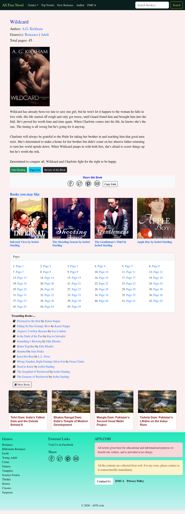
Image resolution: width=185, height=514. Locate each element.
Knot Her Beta (25, 356)
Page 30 (158, 289)
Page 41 (130, 301)
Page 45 (76, 306)
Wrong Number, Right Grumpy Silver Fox (41, 361)
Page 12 (158, 272)
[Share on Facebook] (70, 183)
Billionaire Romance (13, 449)
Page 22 (103, 283)
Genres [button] (32, 5)
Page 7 (20, 272)
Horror (6, 483)
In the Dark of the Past (30, 336)
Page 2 (47, 266)
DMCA (91, 5)
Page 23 (130, 283)
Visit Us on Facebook (60, 444)
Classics (6, 488)
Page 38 (49, 301)
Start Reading (18, 170)
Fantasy (6, 466)
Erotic (5, 453)
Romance (31, 34)
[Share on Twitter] (79, 183)
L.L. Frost (44, 356)
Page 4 (101, 266)
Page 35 (130, 295)
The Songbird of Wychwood (33, 371)
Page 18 (158, 277)
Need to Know (25, 366)
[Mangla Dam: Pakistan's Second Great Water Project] (114, 401)
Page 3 (74, 266)
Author (80, 5)
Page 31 (22, 295)
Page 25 (22, 289)
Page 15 (76, 277)
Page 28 (103, 289)
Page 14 (49, 277)
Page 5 (129, 266)
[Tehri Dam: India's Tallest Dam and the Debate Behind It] (28, 401)
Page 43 (22, 306)
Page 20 (49, 283)
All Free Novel (13, 5)
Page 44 (49, 306)
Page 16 (103, 277)
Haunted (22, 351)
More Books (23, 384)
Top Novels (47, 5)
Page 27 (76, 289)
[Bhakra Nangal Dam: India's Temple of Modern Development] (71, 401)
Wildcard (19, 21)
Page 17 (130, 277)
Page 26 (49, 289)
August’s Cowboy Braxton (32, 331)
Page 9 (74, 272)
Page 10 (103, 272)
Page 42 (158, 301)
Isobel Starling (46, 366)
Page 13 (22, 277)
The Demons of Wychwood (32, 376)
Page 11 (130, 272)
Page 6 (156, 266)
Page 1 (20, 266)
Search (176, 5)
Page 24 (158, 283)
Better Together (26, 346)
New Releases (65, 5)
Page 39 (76, 301)
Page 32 (49, 295)
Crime (5, 462)
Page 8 (47, 272)
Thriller (6, 479)
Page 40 (103, 301)
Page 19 (22, 283)
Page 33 (76, 295)
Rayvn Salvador (56, 336)
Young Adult (9, 457)
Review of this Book (54, 170)
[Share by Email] (97, 183)
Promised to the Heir (28, 321)
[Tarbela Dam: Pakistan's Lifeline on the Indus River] (157, 401)
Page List (35, 170)
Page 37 (22, 301)
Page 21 (76, 283)
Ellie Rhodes (53, 341)
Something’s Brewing (29, 341)
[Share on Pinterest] (88, 183)
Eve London (59, 331)
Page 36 (158, 295)
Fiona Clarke (76, 361)
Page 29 (130, 289)
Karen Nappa (52, 321)
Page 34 (103, 295)
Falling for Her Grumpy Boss (33, 326)
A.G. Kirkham (32, 28)
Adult (45, 34)
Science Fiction (11, 475)
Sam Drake (37, 351)
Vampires (7, 470)
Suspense (7, 492)
